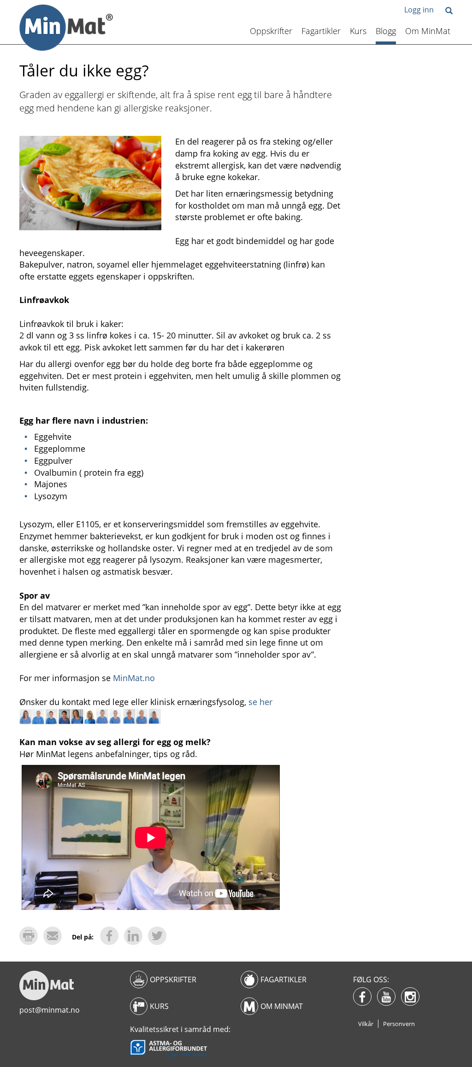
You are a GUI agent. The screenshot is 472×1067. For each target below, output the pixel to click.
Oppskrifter (271, 30)
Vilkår (365, 1024)
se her (260, 701)
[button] (449, 11)
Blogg (386, 30)
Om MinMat (427, 30)
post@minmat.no (49, 1010)
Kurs (358, 30)
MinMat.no (134, 677)
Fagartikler (321, 30)
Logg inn (419, 10)
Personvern (399, 1024)
